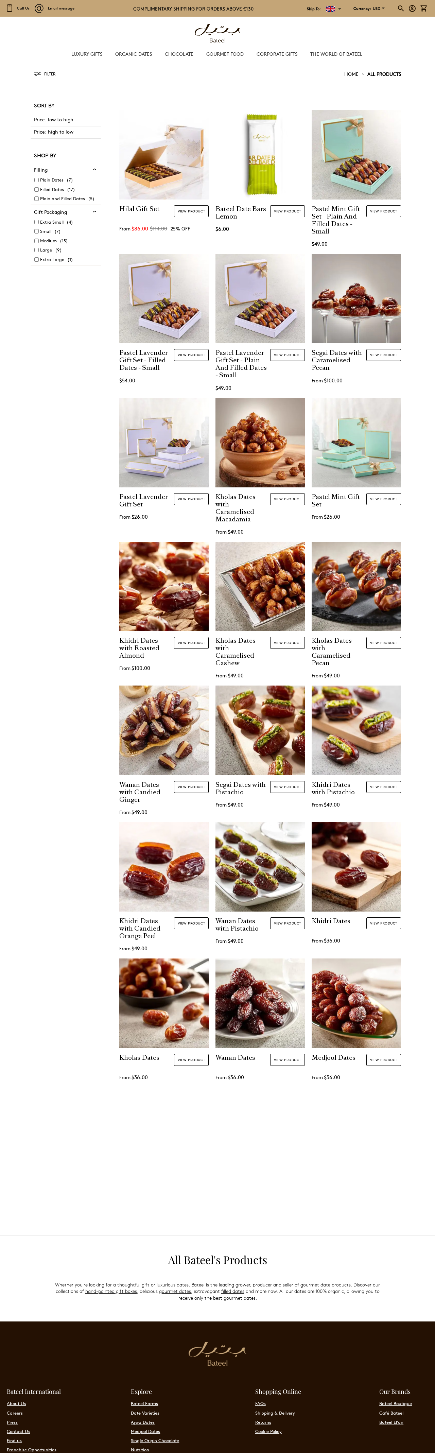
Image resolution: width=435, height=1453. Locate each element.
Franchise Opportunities (31, 1450)
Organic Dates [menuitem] (133, 53)
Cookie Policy (268, 1431)
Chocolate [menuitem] (179, 53)
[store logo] (217, 33)
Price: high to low (53, 131)
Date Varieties (145, 1413)
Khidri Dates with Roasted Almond (139, 648)
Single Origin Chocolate (155, 1440)
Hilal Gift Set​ (139, 210)
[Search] (401, 8)
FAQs (260, 1403)
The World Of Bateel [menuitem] (336, 53)
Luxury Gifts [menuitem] (86, 53)
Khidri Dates (331, 922)
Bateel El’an (391, 1422)
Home (351, 73)
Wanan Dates (235, 1058)
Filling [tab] (41, 169)
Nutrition (140, 1450)
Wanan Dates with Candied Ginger (139, 792)
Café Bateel (391, 1413)
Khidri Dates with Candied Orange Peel (139, 929)
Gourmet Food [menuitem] (225, 53)
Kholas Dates (139, 1058)
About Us (16, 1403)
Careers (15, 1413)
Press (12, 1422)
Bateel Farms (144, 1403)
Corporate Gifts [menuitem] (277, 53)
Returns (263, 1422)
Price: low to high (53, 119)
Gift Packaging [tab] (50, 211)
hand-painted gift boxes (111, 1291)
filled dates (232, 1291)
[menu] (217, 54)
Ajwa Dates (143, 1422)
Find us (14, 1440)
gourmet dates (175, 1291)
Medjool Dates (333, 1058)
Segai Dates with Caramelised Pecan (337, 360)
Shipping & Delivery (275, 1413)
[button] (366, 8)
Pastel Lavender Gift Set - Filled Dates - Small (143, 360)
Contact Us (18, 1431)
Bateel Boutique (395, 1403)
